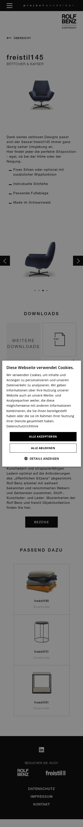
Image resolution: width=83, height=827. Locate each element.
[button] (41, 458)
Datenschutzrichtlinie (22, 426)
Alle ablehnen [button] (43, 448)
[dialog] (41, 413)
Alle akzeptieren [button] (43, 436)
